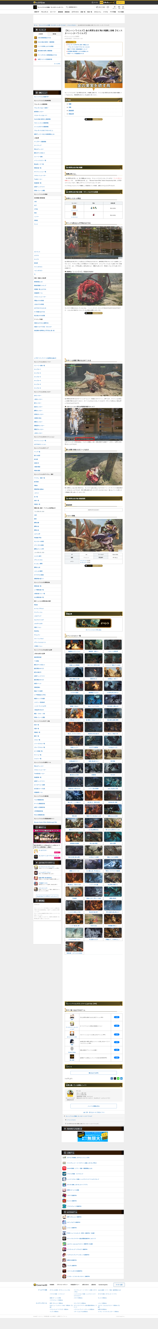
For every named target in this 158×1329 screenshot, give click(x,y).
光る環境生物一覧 (39, 597)
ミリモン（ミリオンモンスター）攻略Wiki (108, 1311)
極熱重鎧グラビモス (94, 692)
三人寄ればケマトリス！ (74, 720)
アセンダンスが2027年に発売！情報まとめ (78, 44)
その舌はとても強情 (94, 857)
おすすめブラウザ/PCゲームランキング (48, 896)
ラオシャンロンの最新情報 (41, 123)
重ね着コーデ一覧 (39, 164)
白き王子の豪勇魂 (93, 747)
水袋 (35, 515)
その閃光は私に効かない (113, 692)
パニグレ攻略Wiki (54, 1311)
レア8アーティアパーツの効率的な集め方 (45, 358)
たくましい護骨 (38, 563)
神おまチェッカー (39, 149)
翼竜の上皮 (37, 567)
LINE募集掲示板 (38, 811)
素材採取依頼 (37, 657)
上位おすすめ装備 (39, 304)
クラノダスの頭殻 (39, 545)
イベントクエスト (71, 1120)
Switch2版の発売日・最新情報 (46, 42)
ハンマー (36, 216)
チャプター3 (37, 377)
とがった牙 (37, 534)
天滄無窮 (74, 898)
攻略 (70, 107)
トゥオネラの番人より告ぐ (74, 912)
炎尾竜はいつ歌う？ (113, 679)
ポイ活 (96, 2)
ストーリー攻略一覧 (39, 365)
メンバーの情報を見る (94, 1106)
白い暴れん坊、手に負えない (93, 871)
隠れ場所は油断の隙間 (112, 720)
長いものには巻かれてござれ (113, 829)
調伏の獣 (74, 816)
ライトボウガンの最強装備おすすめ (47, 55)
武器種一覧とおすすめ (40, 289)
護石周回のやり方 (39, 668)
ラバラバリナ (74, 217)
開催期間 (71, 110)
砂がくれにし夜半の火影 (94, 665)
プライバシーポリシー (62, 1284)
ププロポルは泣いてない (74, 939)
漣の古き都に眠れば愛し (74, 857)
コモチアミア (37, 616)
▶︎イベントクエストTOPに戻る (93, 630)
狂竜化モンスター (39, 414)
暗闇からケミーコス (74, 871)
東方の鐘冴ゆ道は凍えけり (112, 912)
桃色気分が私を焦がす (93, 733)
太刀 (35, 205)
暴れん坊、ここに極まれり (74, 802)
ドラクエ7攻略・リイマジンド (57, 1294)
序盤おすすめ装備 (39, 300)
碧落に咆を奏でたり (94, 761)
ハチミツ (36, 493)
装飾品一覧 (37, 732)
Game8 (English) (103, 1284)
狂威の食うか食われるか (74, 788)
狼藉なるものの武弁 (113, 816)
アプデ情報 (113, 12)
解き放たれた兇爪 (74, 775)
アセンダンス (44, 12)
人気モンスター (38, 433)
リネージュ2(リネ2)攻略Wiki (81, 1311)
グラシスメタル (38, 560)
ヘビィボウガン (38, 270)
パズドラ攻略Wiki (78, 1298)
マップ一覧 (37, 452)
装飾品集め (37, 687)
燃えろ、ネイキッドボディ (74, 733)
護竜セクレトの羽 (39, 549)
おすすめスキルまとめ (40, 308)
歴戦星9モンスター (39, 425)
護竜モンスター (38, 410)
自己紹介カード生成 (39, 788)
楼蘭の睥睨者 (113, 898)
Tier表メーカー (38, 179)
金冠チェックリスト (39, 187)
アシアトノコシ (38, 612)
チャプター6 (37, 388)
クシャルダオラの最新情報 (41, 126)
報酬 (70, 104)
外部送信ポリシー (75, 1284)
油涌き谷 (36, 463)
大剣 (35, 201)
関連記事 (71, 114)
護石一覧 (36, 736)
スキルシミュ (97, 12)
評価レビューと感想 (39, 190)
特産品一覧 (37, 504)
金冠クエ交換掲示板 (39, 807)
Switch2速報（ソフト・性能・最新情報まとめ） (110, 1290)
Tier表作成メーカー (39, 773)
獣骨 (35, 519)
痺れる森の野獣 (93, 843)
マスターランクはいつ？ (40, 115)
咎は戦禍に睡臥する (113, 884)
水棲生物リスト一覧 (39, 593)
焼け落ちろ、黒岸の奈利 (94, 802)
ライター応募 (119, 1285)
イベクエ (105, 12)
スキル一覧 (37, 740)
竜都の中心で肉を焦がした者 (93, 816)
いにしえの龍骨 (38, 571)
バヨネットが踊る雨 (113, 651)
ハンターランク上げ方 (40, 706)
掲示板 (54, 34)
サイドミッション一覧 (40, 171)
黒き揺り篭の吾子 (93, 912)
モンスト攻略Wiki (102, 1298)
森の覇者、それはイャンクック (93, 720)
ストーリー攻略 (38, 156)
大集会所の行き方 (39, 710)
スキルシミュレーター (40, 175)
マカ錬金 (36, 661)
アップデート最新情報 (40, 141)
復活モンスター (38, 407)
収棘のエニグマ (74, 747)
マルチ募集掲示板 (39, 800)
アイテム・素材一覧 (39, 478)
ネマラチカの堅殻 (39, 575)
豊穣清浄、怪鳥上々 (94, 651)
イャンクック (74, 210)
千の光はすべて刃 (112, 747)
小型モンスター (38, 399)
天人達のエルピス (93, 939)
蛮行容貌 (113, 761)
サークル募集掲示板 (39, 803)
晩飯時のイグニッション (74, 651)
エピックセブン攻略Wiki (80, 1303)
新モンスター (37, 403)
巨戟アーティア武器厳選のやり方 (75, 53)
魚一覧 (36, 497)
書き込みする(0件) (93, 1073)
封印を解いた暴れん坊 (112, 706)
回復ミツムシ (37, 627)
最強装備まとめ (38, 282)
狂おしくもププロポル (93, 706)
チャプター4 (37, 380)
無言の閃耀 (113, 843)
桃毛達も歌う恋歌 (112, 802)
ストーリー (53, 12)
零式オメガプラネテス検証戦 (113, 871)
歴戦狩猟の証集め (39, 489)
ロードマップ (37, 145)
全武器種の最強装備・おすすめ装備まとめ (77, 51)
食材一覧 (36, 500)
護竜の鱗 (36, 522)
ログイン (121, 2)
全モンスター (37, 395)
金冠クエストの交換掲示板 (45, 59)
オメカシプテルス (39, 608)
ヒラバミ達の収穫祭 (94, 788)
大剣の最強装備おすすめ (44, 38)
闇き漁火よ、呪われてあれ (74, 884)
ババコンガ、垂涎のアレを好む (113, 665)
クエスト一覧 (37, 758)
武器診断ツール (38, 293)
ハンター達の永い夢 (74, 925)
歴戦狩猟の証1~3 (38, 578)
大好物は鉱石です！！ (74, 761)
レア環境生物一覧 (39, 590)
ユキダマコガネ (38, 623)
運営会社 (93, 1284)
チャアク (36, 259)
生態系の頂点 (37, 418)
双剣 (35, 213)
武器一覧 (83, 12)
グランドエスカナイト (40, 642)
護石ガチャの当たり (39, 153)
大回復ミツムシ (38, 646)
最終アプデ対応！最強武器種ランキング (77, 49)
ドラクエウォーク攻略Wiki (56, 1300)
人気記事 (40, 34)
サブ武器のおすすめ (39, 312)
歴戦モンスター (38, 422)
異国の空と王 (93, 679)
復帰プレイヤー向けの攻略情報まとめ (44, 134)
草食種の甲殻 (37, 537)
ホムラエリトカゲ (39, 620)
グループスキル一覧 (39, 747)
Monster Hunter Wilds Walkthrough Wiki (45, 822)
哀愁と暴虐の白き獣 (74, 679)
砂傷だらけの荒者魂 (74, 665)
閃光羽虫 (36, 631)
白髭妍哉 (93, 775)
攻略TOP (36, 12)
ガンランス (37, 252)
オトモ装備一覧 (38, 751)
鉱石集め (36, 481)
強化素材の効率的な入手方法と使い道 (44, 330)
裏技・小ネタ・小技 (39, 713)
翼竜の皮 (36, 530)
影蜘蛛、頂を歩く (74, 706)
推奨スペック (37, 683)
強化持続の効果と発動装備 (45, 50)
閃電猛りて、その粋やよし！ (113, 939)
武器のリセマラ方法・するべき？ (43, 327)
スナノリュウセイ (39, 638)
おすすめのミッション (40, 444)
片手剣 (36, 209)
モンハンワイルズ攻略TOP (41, 97)
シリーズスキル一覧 (39, 743)
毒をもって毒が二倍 (113, 733)
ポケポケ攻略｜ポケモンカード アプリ (107, 1294)
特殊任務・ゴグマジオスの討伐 (74, 953)
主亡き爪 (113, 775)
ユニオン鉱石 (37, 556)
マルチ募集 (121, 12)
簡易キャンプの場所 (39, 698)
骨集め (36, 485)
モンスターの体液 (39, 541)
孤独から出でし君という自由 (93, 898)
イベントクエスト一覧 (40, 160)
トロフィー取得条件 (39, 702)
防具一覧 (89, 12)
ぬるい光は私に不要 (113, 788)
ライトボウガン (38, 267)
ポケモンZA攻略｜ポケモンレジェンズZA (60, 1290)
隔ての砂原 (37, 455)
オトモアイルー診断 (39, 785)
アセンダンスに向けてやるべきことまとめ (79, 47)
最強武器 (67, 12)
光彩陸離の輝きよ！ (113, 925)
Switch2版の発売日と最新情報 (42, 119)
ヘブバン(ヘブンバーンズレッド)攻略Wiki (84, 1309)
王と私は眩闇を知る (94, 829)
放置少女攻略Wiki (102, 1309)
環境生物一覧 (37, 168)
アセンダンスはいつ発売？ (41, 108)
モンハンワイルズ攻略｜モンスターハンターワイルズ (79, 1116)
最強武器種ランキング (40, 285)
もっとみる (57, 63)
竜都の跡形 (37, 470)
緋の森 (36, 459)
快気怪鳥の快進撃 (74, 843)
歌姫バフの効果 (38, 691)
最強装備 (60, 12)
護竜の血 (36, 526)
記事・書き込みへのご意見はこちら (95, 1112)
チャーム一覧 (37, 755)
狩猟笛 (36, 220)
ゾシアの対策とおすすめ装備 (45, 46)
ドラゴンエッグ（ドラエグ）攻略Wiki (59, 1309)
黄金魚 (36, 605)
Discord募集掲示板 (39, 815)
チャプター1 (37, 369)
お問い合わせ (85, 1284)
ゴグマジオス (75, 12)
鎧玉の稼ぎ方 (37, 672)
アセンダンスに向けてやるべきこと (43, 130)
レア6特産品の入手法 (40, 695)
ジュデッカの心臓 (93, 884)
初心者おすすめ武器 (39, 315)
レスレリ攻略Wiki (102, 1303)
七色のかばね (93, 925)
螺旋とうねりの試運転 (112, 857)
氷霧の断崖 (37, 467)
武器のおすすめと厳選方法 (41, 323)
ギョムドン (37, 635)
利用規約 (52, 1284)
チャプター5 (37, 384)
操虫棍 (36, 263)
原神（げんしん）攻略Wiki (56, 1303)
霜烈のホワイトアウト (74, 829)
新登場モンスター (39, 111)
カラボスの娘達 (74, 692)
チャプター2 (37, 373)
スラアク (36, 255)
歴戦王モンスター (39, 429)
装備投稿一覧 (37, 183)
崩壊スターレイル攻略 (55, 1298)
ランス (36, 224)
